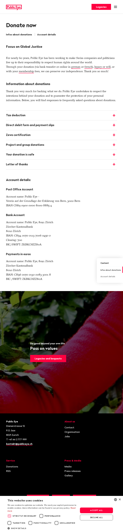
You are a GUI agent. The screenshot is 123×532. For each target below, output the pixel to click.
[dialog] (61, 514)
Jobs (67, 436)
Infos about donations (19, 34)
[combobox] (115, 499)
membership (26, 71)
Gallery (68, 475)
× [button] (119, 499)
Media (68, 466)
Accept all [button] (96, 510)
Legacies (101, 6)
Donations (12, 466)
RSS (8, 470)
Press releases (72, 470)
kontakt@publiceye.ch (19, 443)
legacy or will (102, 66)
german (75, 66)
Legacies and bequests (48, 358)
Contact (69, 427)
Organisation (72, 431)
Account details (46, 34)
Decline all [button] (96, 517)
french (88, 66)
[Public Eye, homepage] (14, 7)
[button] (42, 528)
